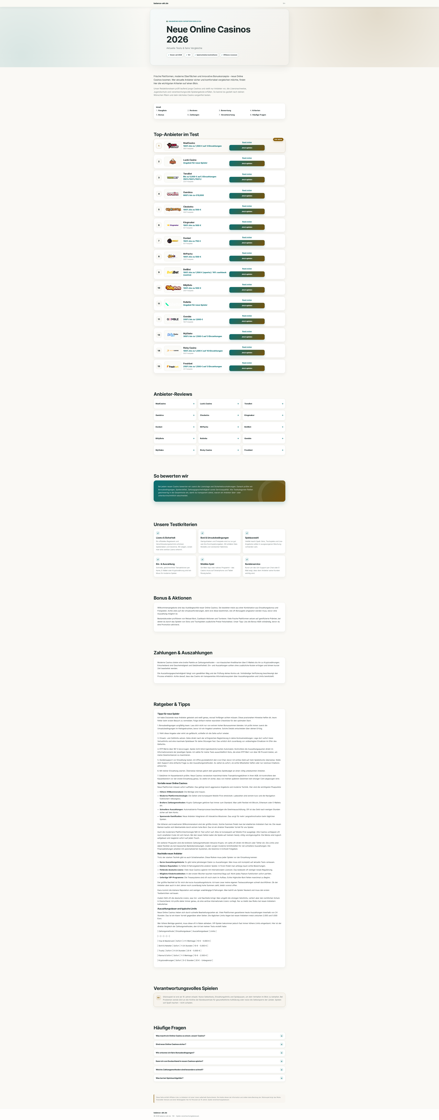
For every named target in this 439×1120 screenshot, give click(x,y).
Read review (247, 142)
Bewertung (226, 110)
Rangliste (162, 110)
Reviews (193, 110)
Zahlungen (194, 115)
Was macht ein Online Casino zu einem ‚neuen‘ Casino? (180, 1036)
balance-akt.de (161, 3)
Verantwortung (228, 115)
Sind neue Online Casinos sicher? (171, 1044)
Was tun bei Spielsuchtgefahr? (169, 1078)
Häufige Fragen (259, 115)
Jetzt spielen (247, 148)
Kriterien (256, 110)
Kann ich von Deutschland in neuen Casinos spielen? (179, 1061)
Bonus (161, 115)
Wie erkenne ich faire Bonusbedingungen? (175, 1053)
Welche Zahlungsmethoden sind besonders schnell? (179, 1069)
